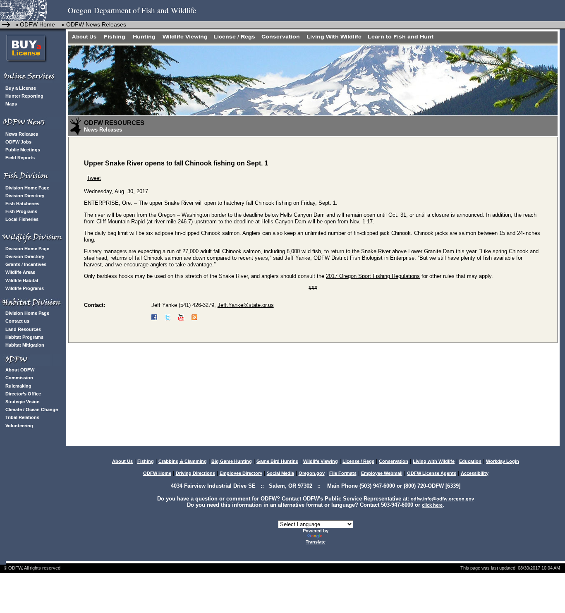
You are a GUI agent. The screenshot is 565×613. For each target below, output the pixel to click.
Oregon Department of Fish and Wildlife (132, 10)
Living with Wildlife (434, 461)
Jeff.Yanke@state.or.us (246, 305)
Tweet (94, 178)
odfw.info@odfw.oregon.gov (442, 498)
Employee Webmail (381, 473)
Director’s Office (23, 393)
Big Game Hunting (231, 461)
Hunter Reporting (24, 95)
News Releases (21, 134)
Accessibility (474, 473)
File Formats (343, 473)
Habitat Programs (24, 337)
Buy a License (20, 88)
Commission (19, 377)
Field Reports (20, 157)
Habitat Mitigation (24, 344)
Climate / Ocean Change (31, 409)
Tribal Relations (22, 417)
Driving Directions (195, 473)
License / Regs (358, 461)
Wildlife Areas (20, 272)
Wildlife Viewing (320, 461)
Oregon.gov (312, 473)
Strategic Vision (22, 401)
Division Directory (24, 195)
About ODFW (19, 369)
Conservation (393, 461)
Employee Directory (241, 473)
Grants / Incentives (25, 264)
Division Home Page (27, 187)
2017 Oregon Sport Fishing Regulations (373, 276)
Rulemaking (18, 385)
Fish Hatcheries (22, 203)
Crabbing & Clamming (182, 461)
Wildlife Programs (24, 288)
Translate (316, 541)
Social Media (280, 473)
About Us (122, 461)
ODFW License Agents (431, 473)
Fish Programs (21, 211)
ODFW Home (36, 24)
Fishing (145, 461)
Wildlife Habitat (21, 280)
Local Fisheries (21, 219)
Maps (11, 103)
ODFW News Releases (96, 24)
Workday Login (502, 461)
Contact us (17, 320)
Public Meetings (22, 149)
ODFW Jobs (18, 141)
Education (470, 461)
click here (432, 505)
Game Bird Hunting (277, 461)
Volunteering (19, 425)
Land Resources (23, 329)
